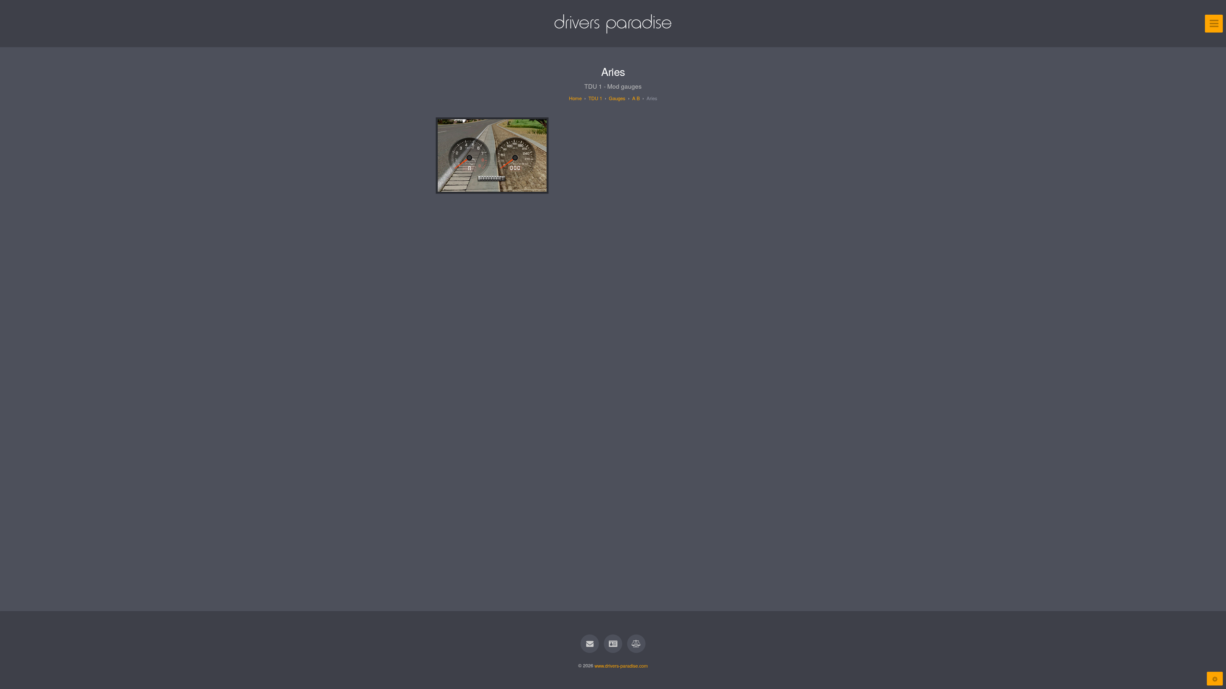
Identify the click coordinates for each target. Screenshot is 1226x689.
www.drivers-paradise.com (621, 665)
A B (636, 98)
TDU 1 (595, 98)
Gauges (617, 98)
